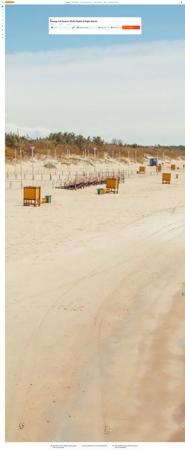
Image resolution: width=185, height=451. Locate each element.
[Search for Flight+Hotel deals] (2, 15)
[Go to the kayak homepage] (9, 2)
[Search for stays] (2, 9)
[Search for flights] (2, 6)
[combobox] (53, 24)
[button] (2, 2)
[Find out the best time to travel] (2, 26)
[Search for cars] (2, 12)
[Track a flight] (2, 22)
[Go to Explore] (2, 19)
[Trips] (2, 30)
